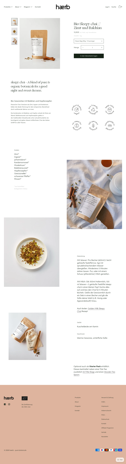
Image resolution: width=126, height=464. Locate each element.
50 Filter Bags (89, 372)
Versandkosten (92, 32)
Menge (76, 47)
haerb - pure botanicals (17, 450)
